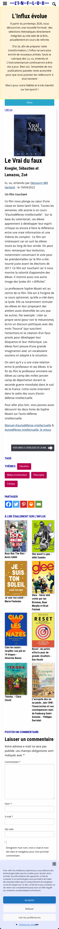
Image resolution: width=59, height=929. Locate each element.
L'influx (8, 110)
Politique (11, 484)
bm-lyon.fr (31, 89)
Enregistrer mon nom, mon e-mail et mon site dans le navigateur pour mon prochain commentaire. (27, 851)
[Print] (31, 504)
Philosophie (39, 475)
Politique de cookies (28, 924)
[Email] (38, 504)
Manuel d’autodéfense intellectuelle (28, 425)
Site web (9, 829)
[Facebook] (8, 504)
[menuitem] (8, 110)
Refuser (29, 908)
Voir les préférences (30, 917)
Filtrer (30, 102)
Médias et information (17, 475)
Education (24, 466)
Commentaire (13, 761)
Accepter (29, 900)
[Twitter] (16, 504)
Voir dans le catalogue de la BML (29, 447)
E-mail (9, 816)
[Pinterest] (23, 504)
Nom (8, 803)
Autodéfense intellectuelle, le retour (28, 430)
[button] (54, 864)
